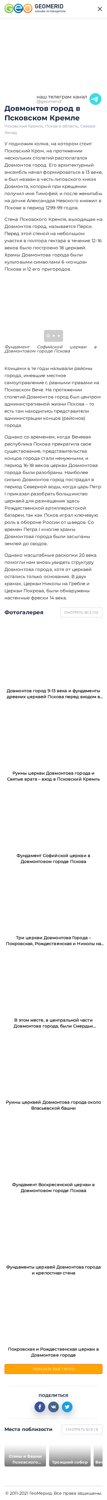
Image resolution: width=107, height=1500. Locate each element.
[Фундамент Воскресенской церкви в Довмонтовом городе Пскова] (53, 1146)
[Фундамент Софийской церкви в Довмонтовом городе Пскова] (53, 817)
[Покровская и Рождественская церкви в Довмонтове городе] (53, 1311)
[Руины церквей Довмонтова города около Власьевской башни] (53, 1064)
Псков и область (62, 126)
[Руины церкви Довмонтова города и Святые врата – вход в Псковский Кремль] (53, 735)
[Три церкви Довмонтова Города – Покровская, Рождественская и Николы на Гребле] (53, 899)
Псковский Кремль (24, 126)
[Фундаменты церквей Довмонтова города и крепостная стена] (53, 1228)
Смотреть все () (81, 612)
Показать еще (54, 1369)
